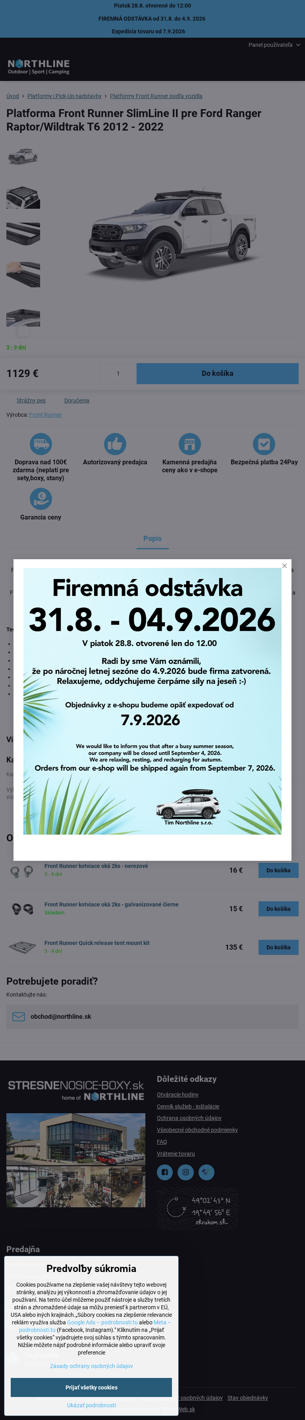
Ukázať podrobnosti (91, 1405)
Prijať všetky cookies (92, 1387)
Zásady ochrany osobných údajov (91, 1366)
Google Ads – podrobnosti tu (102, 1322)
